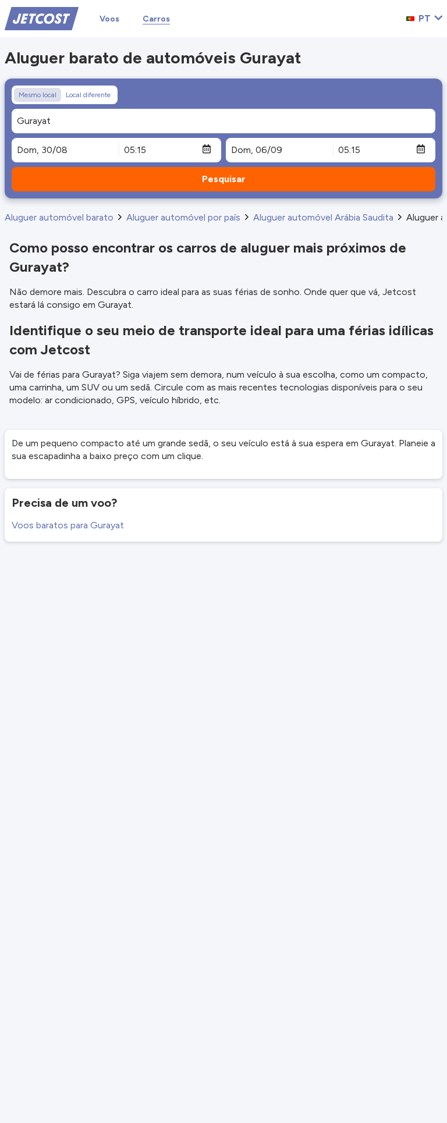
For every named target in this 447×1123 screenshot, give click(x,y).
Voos (109, 19)
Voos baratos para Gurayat (68, 525)
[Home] (42, 17)
